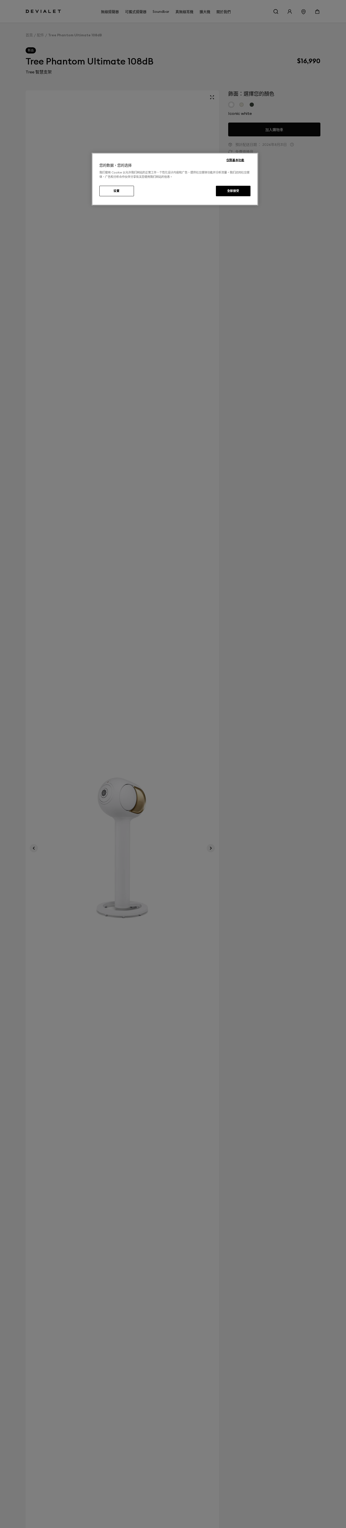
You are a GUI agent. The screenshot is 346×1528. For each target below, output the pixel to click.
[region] (175, 179)
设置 (116, 191)
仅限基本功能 (235, 160)
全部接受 (233, 191)
